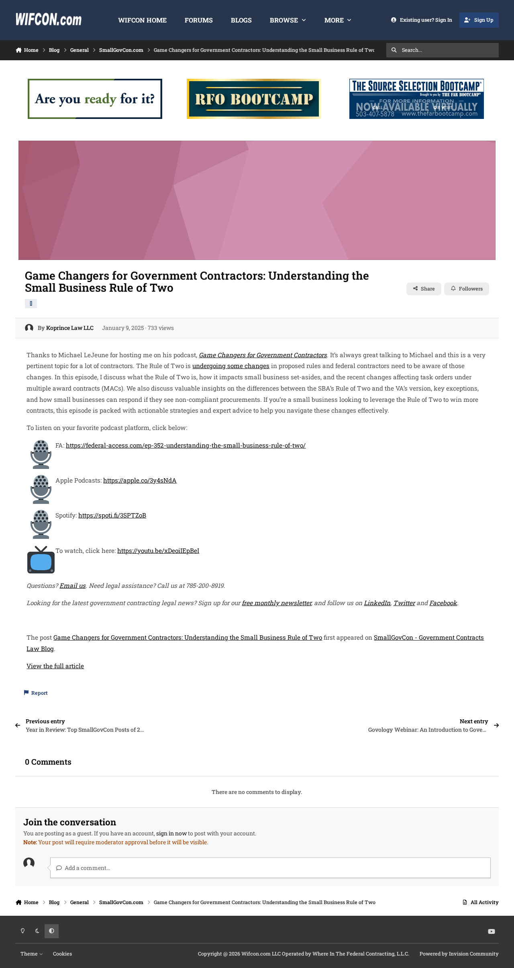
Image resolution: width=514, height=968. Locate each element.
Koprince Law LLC (70, 328)
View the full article (55, 666)
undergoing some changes (230, 366)
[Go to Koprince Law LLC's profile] (29, 328)
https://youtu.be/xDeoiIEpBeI (158, 550)
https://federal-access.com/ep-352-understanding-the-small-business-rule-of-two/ (186, 445)
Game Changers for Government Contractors (263, 355)
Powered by (459, 953)
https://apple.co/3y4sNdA (140, 480)
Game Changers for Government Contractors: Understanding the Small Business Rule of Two (187, 637)
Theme (29, 953)
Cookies (62, 953)
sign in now (171, 833)
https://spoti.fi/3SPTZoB (112, 515)
